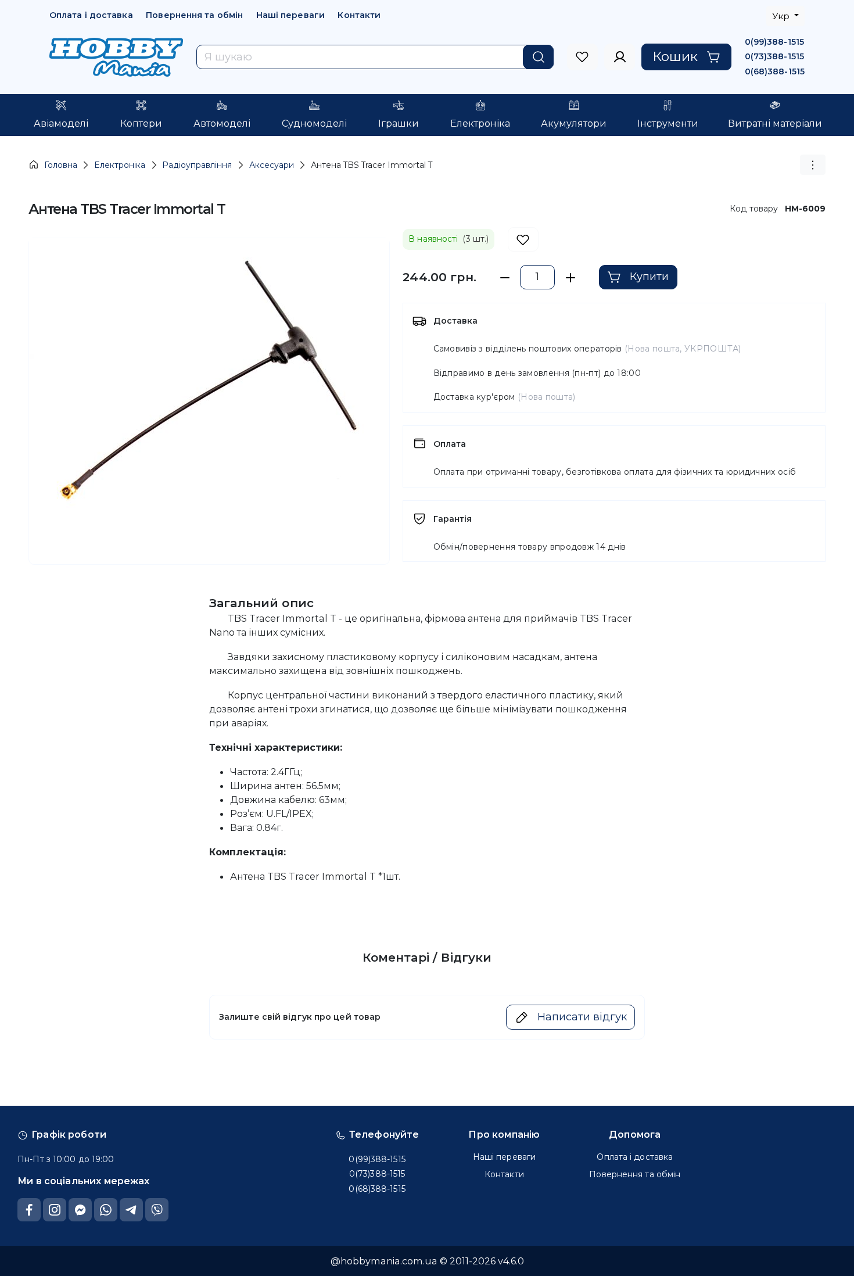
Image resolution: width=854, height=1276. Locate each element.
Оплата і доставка (91, 15)
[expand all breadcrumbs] (813, 165)
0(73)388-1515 (774, 56)
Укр (782, 15)
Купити (649, 276)
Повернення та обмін (194, 15)
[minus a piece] (504, 277)
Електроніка (119, 165)
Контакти (359, 15)
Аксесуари (271, 165)
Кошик (675, 56)
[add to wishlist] (523, 239)
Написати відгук (582, 1016)
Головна (60, 165)
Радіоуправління (197, 165)
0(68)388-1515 (775, 71)
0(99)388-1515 (774, 42)
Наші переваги (290, 15)
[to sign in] (582, 57)
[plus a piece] (570, 277)
